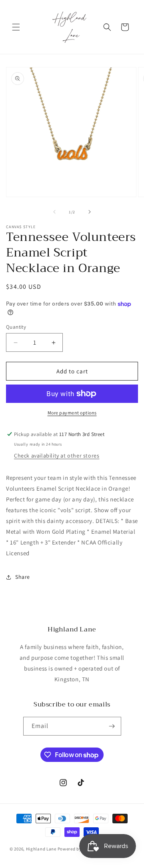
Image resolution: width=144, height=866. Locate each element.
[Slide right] (89, 212)
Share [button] (22, 576)
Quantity (16, 327)
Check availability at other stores (56, 455)
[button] (16, 27)
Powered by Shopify (78, 849)
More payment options (72, 413)
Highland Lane (41, 849)
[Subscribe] (112, 726)
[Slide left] (54, 212)
